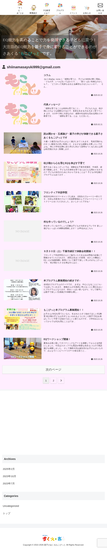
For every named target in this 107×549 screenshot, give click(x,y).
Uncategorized (11, 506)
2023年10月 (9, 476)
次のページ (53, 369)
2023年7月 (9, 483)
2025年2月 (9, 469)
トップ (6, 513)
